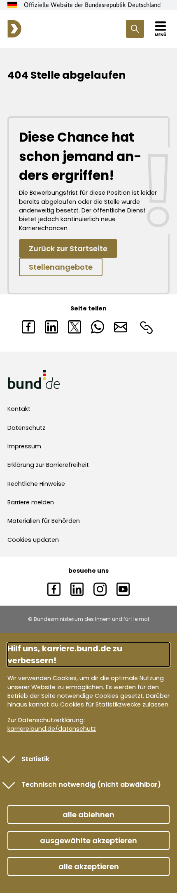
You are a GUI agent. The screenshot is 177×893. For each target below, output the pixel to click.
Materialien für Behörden (43, 521)
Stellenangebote (61, 267)
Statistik (35, 759)
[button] (88, 814)
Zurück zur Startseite (68, 248)
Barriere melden (30, 502)
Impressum (24, 446)
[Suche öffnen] (135, 29)
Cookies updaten (33, 540)
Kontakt (18, 409)
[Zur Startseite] (14, 29)
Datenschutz (26, 428)
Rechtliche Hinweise (36, 484)
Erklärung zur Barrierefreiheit (48, 465)
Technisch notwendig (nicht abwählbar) (91, 784)
